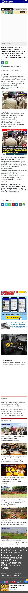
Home (3, 44)
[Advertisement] (14, 28)
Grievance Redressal (6, 575)
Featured (4, 399)
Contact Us (4, 573)
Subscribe (16, 575)
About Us (16, 571)
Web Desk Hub (6, 70)
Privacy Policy (17, 573)
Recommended (6, 421)
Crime (8, 44)
